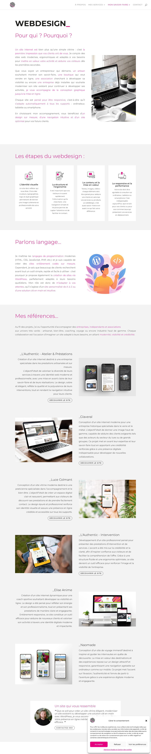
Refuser (117, 744)
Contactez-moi (64, 728)
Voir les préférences (137, 744)
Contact (138, 5)
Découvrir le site (60, 400)
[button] (146, 721)
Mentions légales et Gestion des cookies (118, 749)
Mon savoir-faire (118, 5)
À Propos (80, 5)
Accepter (99, 744)
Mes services (95, 5)
